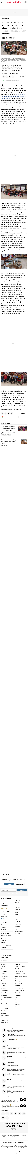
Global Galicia (19, 971)
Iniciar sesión (20, 884)
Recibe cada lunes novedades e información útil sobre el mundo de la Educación (15, 1047)
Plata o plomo (19, 981)
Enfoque (17, 985)
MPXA (12, 1138)
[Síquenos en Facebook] (3, 1113)
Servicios (3, 938)
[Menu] (2, 2)
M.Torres (9, 435)
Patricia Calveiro (10, 37)
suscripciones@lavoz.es (14, 1130)
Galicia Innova (19, 993)
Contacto (3, 947)
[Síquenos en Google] (7, 1118)
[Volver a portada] (14, 2)
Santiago (17, 926)
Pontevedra (18, 924)
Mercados (17, 997)
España (3, 973)
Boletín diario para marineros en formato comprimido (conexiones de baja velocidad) (16, 1058)
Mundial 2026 (4, 1003)
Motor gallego (4, 1022)
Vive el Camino (19, 988)
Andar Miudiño (5, 1015)
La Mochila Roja (19, 990)
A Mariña (17, 902)
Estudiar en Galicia (20, 973)
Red (16, 978)
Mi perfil (3, 914)
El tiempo (3, 1000)
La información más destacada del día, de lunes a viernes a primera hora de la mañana (16, 1030)
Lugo (16, 919)
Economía (4, 971)
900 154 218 (14, 1126)
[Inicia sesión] (25, 2)
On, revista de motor (20, 1007)
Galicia (3, 969)
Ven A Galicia (18, 983)
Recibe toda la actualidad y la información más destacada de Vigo (15, 1086)
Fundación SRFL (16, 1135)
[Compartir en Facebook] (10, 76)
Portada (3, 966)
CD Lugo (3, 1013)
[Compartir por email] (6, 76)
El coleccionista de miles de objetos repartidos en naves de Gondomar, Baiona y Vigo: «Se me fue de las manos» (8, 430)
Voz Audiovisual (23, 1135)
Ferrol (16, 914)
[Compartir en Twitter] (13, 76)
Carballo (17, 909)
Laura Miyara (4, 445)
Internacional (4, 976)
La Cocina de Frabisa (21, 976)
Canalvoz (14, 1136)
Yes (16, 1002)
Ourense (17, 921)
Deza (16, 912)
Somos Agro (4, 990)
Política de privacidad (12, 1151)
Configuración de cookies (19, 1153)
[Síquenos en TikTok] (24, 1113)
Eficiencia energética (6, 955)
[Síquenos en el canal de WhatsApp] (3, 1118)
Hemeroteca (4, 905)
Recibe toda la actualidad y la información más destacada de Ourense (15, 1091)
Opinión (3, 978)
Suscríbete (4, 908)
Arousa (17, 905)
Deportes (3, 981)
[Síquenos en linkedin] (15, 1113)
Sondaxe (9, 1136)
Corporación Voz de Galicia (7, 1135)
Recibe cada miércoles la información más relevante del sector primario (16, 1052)
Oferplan (3, 940)
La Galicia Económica (7, 997)
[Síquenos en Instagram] (11, 1113)
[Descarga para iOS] (21, 1099)
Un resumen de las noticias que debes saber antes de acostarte (16, 1035)
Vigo (16, 929)
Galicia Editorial (17, 1138)
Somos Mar (4, 993)
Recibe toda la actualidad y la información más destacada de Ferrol (15, 1074)
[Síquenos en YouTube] (20, 1113)
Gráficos (3, 988)
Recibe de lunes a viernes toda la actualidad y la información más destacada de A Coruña (15, 1069)
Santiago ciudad (11, 409)
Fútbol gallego (5, 1020)
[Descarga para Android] (24, 1099)
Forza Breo (4, 1018)
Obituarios (4, 995)
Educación (18, 409)
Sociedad (3, 983)
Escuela (17, 1004)
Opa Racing (4, 1010)
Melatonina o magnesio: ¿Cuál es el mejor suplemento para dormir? (10, 441)
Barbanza (17, 907)
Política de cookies (21, 1151)
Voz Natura (19, 1136)
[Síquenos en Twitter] (7, 1113)
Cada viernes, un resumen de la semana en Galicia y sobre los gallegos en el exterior (16, 1064)
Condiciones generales (8, 1153)
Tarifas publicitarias (6, 935)
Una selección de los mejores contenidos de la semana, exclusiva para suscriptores (15, 1041)
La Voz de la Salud (20, 966)
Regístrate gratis (9, 884)
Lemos (17, 917)
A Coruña (17, 900)
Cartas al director (5, 925)
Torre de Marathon (6, 1006)
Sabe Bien (18, 969)
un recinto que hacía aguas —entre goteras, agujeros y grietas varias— (14, 96)
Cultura (3, 985)
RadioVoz (4, 1136)
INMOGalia (4, 943)
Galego (17, 893)
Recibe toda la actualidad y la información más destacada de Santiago (15, 1081)
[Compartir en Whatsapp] (3, 76)
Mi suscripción (5, 901)
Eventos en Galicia (6, 945)
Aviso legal (5, 1151)
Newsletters (4, 916)
